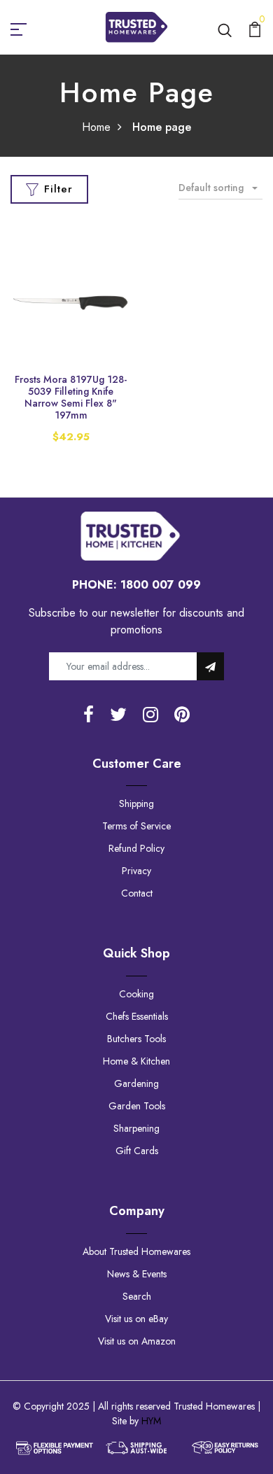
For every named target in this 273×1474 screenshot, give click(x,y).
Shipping (136, 803)
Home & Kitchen (136, 1061)
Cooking (136, 994)
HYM (151, 1421)
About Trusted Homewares (136, 1251)
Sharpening (136, 1128)
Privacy (136, 871)
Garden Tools (136, 1106)
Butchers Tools (136, 1039)
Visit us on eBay (136, 1319)
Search (136, 1296)
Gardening (136, 1083)
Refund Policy (136, 848)
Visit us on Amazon (137, 1341)
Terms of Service (136, 826)
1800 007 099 (160, 585)
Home (96, 127)
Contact (137, 893)
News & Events (137, 1274)
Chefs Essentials (137, 1016)
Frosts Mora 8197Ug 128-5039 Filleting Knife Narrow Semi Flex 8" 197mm (71, 396)
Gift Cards (136, 1151)
